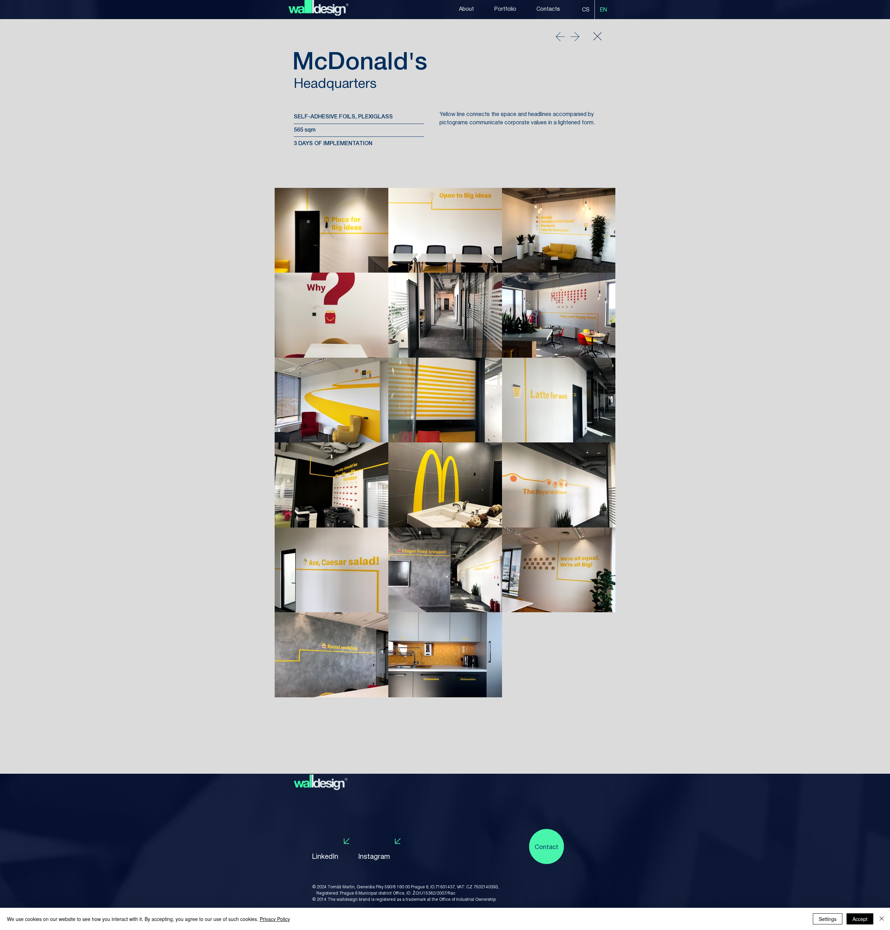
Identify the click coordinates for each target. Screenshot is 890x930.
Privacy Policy (275, 918)
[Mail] (560, 36)
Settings (827, 918)
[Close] (597, 36)
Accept (859, 918)
